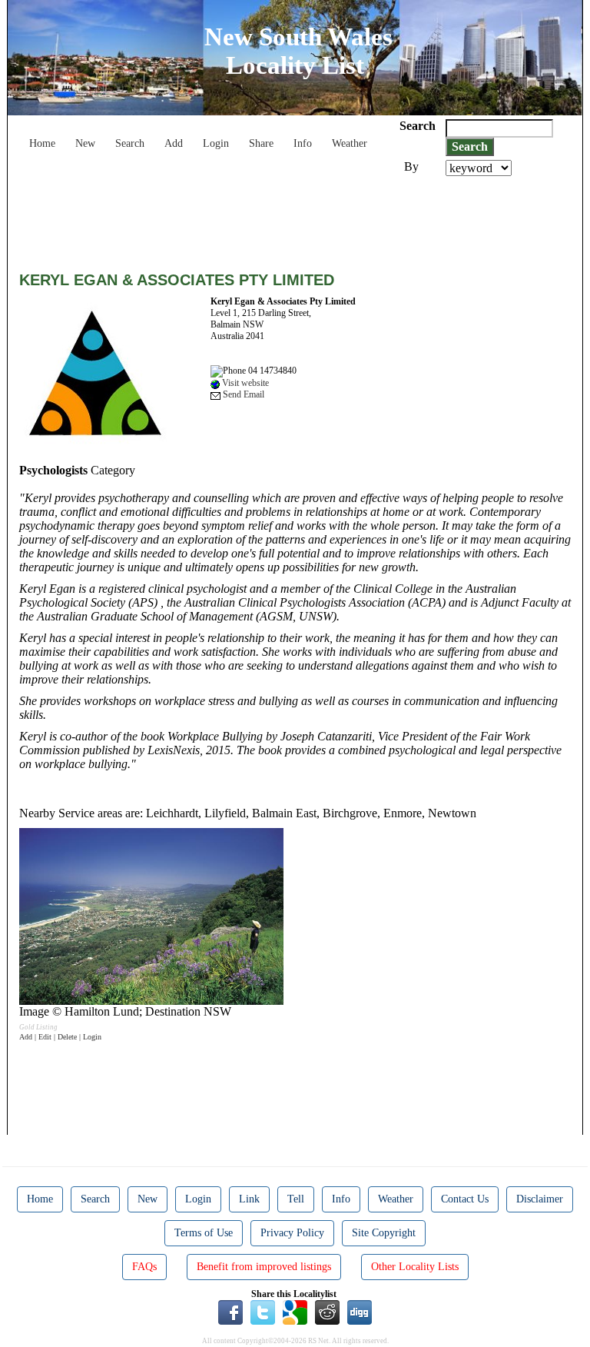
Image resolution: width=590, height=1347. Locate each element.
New (85, 143)
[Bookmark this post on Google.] (295, 1310)
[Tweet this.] (263, 1310)
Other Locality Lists (415, 1266)
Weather (349, 143)
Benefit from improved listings (264, 1266)
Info (302, 143)
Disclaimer (539, 1199)
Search (129, 143)
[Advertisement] (298, 218)
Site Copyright (384, 1233)
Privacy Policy (292, 1233)
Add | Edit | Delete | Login (60, 1037)
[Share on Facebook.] (230, 1310)
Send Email (242, 394)
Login (216, 143)
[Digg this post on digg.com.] (359, 1310)
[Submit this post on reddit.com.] (327, 1310)
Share (261, 143)
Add (173, 143)
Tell (295, 1199)
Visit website (244, 382)
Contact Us (465, 1199)
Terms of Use (203, 1233)
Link (249, 1199)
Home (42, 143)
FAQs (144, 1266)
